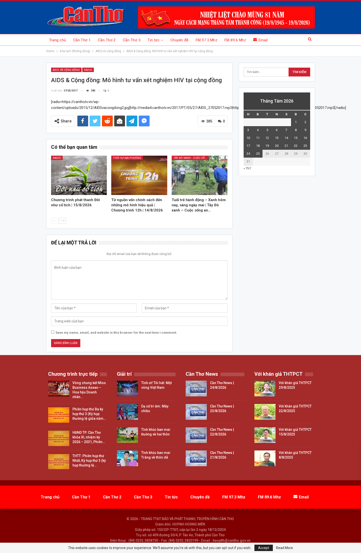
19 (267, 146)
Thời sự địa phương (127, 158)
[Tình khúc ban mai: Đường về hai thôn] (127, 435)
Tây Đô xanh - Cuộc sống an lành (190, 158)
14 (286, 138)
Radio (88, 70)
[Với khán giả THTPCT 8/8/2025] (265, 458)
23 (305, 146)
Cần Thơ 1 (82, 40)
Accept (263, 548)
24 (248, 153)
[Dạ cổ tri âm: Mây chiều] (127, 412)
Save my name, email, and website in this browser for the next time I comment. (116, 332)
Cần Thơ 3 (131, 40)
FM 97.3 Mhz (206, 40)
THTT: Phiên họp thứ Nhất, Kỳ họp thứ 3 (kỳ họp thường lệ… (89, 460)
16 (305, 138)
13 (276, 138)
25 (258, 153)
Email (263, 40)
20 (276, 146)
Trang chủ (57, 40)
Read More (284, 548)
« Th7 (247, 168)
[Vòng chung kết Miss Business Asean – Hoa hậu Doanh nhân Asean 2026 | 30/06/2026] (58, 388)
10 (248, 138)
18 (258, 146)
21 (286, 146)
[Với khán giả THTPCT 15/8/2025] (265, 435)
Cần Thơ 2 (107, 40)
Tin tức (154, 40)
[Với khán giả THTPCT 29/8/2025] (265, 388)
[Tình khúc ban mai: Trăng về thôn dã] (127, 458)
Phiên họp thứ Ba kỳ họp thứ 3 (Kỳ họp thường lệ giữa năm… (89, 413)
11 (258, 138)
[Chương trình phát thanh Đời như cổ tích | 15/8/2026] (79, 175)
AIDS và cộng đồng (66, 70)
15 (295, 138)
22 (295, 146)
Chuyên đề (179, 40)
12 (267, 138)
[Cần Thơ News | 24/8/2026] (196, 388)
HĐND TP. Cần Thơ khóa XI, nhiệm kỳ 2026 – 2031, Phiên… (88, 437)
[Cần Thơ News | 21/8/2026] (196, 458)
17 (248, 146)
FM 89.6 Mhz (235, 40)
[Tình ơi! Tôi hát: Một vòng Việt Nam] (127, 388)
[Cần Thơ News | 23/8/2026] (196, 412)
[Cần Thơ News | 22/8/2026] (196, 435)
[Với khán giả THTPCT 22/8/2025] (265, 412)
